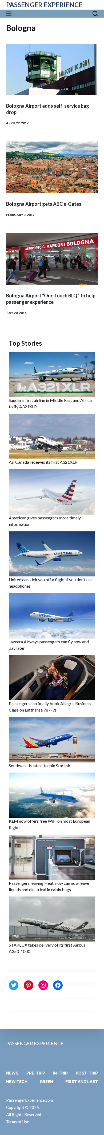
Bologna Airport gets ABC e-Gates (43, 204)
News (12, 1073)
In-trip (60, 1073)
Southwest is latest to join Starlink (39, 765)
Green (46, 1081)
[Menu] (10, 13)
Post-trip (87, 1073)
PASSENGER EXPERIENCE (44, 5)
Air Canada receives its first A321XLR (43, 461)
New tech (16, 1081)
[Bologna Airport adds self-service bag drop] (52, 69)
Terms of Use (17, 1121)
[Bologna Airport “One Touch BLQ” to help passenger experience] (52, 259)
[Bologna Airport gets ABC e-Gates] (52, 167)
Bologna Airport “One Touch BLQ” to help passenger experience (50, 299)
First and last (81, 1081)
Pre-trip (35, 1073)
